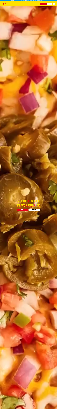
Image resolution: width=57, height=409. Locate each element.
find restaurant (36, 3)
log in (49, 3)
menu (9, 3)
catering (12, 3)
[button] (54, 4)
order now (43, 3)
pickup (22, 209)
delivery (34, 209)
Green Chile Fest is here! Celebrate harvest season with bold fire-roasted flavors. (26, 0)
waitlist (16, 3)
